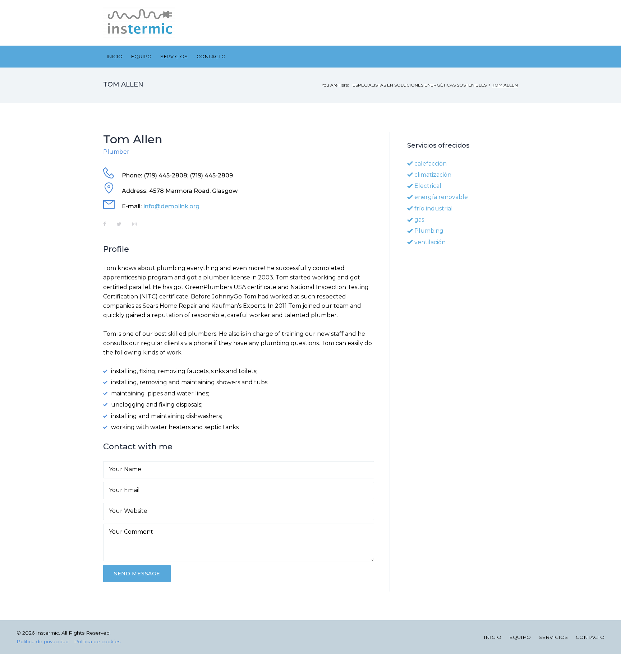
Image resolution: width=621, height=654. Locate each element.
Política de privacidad (43, 641)
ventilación (430, 242)
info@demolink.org (171, 206)
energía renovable (441, 197)
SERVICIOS (174, 56)
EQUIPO (141, 56)
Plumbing (428, 230)
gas (419, 219)
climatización (432, 174)
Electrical (427, 185)
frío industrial (433, 208)
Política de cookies (97, 641)
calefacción (430, 163)
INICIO (115, 56)
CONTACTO (211, 56)
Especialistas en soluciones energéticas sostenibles (420, 85)
